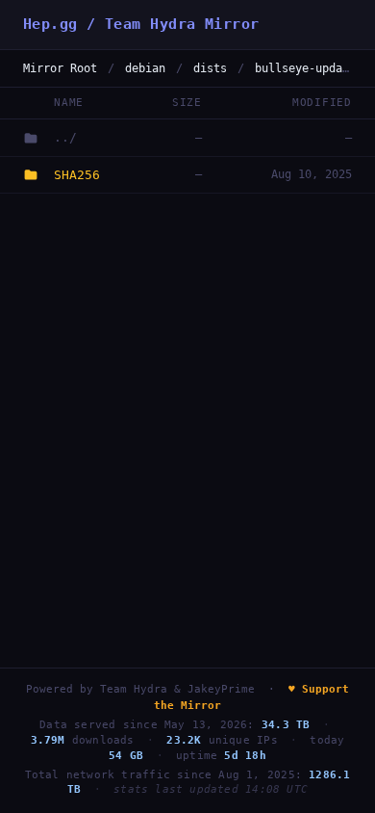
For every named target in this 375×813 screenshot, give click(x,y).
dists (210, 68)
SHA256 (77, 175)
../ (65, 137)
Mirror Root (60, 68)
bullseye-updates (308, 68)
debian (145, 68)
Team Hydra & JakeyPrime (177, 689)
